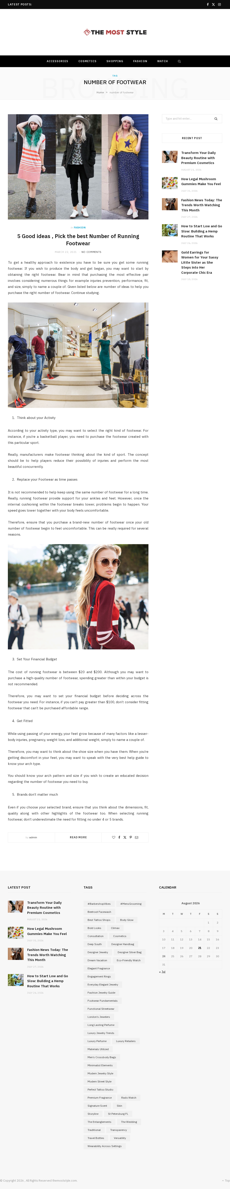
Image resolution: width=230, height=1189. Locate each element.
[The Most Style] (115, 32)
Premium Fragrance (100, 1097)
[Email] (136, 837)
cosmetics (119, 936)
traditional (94, 1130)
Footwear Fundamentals (103, 1000)
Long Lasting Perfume (101, 1025)
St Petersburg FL (118, 1113)
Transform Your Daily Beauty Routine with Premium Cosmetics (198, 158)
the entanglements (99, 1121)
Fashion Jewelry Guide (101, 992)
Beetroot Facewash (99, 911)
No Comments (92, 252)
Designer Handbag (122, 944)
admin (33, 837)
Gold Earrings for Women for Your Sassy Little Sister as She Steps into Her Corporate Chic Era (199, 262)
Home (100, 92)
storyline (93, 1113)
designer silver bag (130, 952)
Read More (78, 837)
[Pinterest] (131, 837)
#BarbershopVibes (99, 903)
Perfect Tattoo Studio (100, 1089)
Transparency (118, 1130)
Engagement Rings (99, 976)
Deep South (95, 944)
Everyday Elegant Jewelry (103, 984)
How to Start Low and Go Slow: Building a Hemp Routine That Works (201, 231)
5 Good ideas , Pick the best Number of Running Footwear (78, 239)
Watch (162, 61)
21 (199, 948)
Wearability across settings (105, 1146)
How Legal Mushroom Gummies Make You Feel (66, 4)
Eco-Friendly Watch (129, 960)
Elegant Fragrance (99, 968)
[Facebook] (119, 837)
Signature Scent (97, 1105)
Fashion (140, 61)
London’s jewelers (99, 1016)
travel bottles (96, 1138)
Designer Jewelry (98, 952)
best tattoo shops (99, 920)
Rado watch (128, 1097)
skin (119, 1105)
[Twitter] (124, 837)
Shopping (114, 61)
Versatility (120, 1138)
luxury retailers (126, 1041)
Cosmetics (87, 61)
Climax (115, 928)
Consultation (96, 936)
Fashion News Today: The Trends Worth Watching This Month (201, 205)
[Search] (178, 61)
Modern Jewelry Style (100, 1073)
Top (227, 1180)
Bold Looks (94, 928)
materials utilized (98, 1049)
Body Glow (126, 920)
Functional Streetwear (101, 1008)
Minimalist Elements (100, 1065)
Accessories (58, 61)
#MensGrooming (131, 903)
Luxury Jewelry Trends (101, 1033)
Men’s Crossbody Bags (102, 1057)
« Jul (162, 972)
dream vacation (97, 960)
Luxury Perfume (97, 1041)
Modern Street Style (99, 1081)
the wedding (129, 1121)
